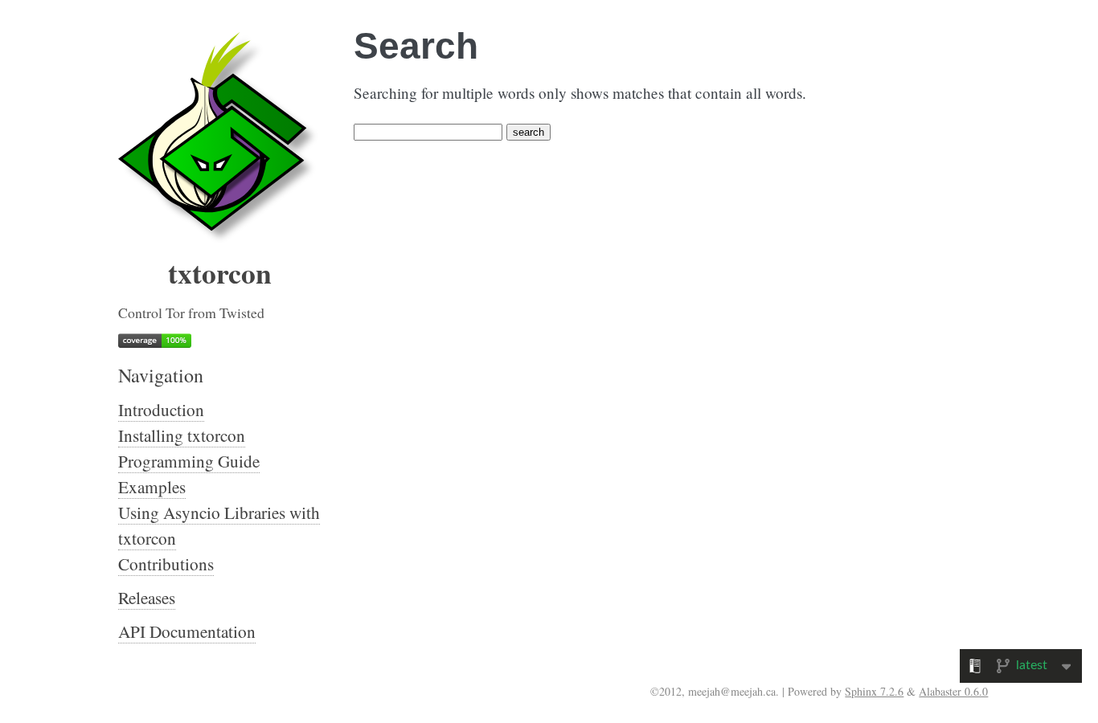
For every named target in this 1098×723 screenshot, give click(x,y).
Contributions (166, 564)
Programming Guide (189, 461)
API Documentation (187, 631)
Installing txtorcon (181, 435)
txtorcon (220, 272)
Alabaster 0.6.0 (953, 691)
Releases (146, 597)
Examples (152, 487)
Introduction (161, 409)
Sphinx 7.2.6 (874, 691)
